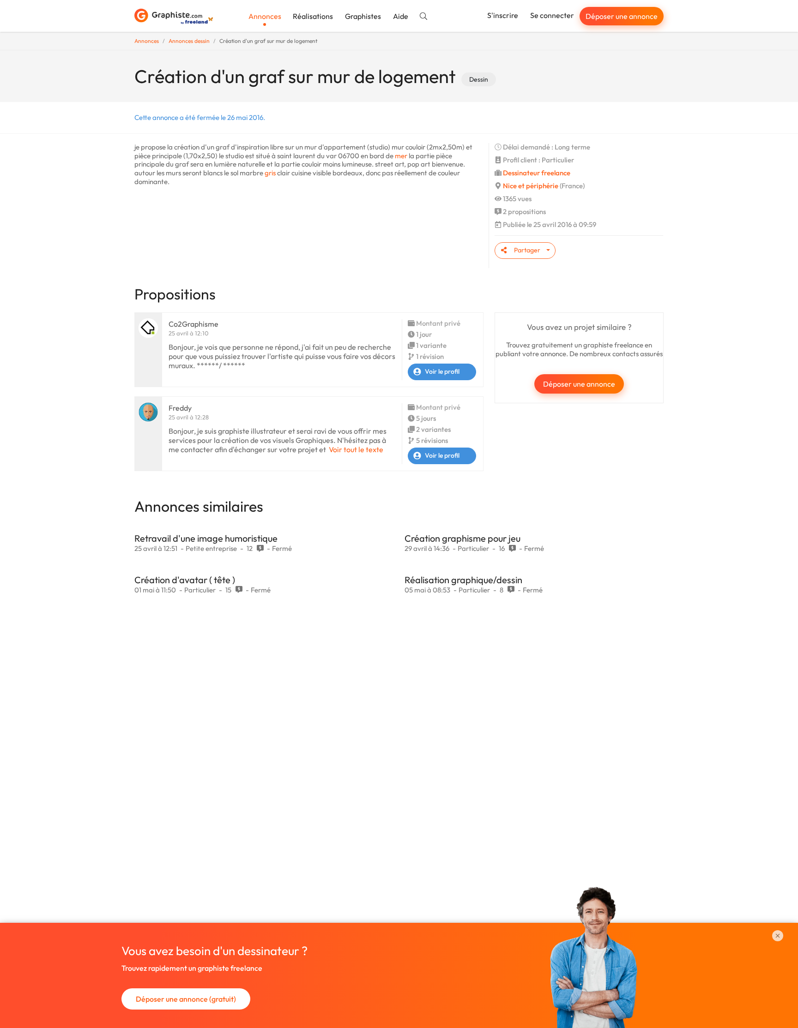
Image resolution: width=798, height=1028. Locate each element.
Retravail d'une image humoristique (206, 538)
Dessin (478, 79)
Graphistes (363, 16)
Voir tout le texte (356, 449)
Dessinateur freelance (536, 172)
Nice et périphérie (530, 185)
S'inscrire (502, 15)
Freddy (180, 407)
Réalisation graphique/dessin (463, 580)
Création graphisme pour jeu (462, 538)
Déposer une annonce (622, 16)
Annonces (264, 16)
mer (401, 155)
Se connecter (552, 15)
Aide (400, 16)
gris (270, 172)
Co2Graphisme (193, 324)
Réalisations (313, 16)
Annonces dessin (189, 40)
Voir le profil (442, 371)
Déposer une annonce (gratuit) (186, 999)
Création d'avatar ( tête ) (184, 580)
